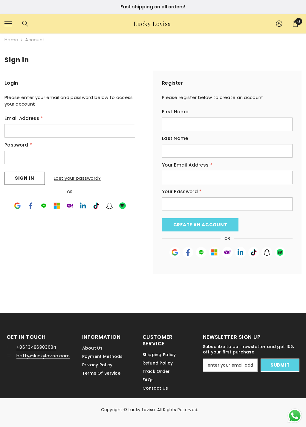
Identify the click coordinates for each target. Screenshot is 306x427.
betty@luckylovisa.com (43, 356)
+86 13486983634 (36, 347)
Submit (280, 365)
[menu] (8, 23)
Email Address (23, 118)
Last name (175, 138)
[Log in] (279, 24)
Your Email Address (187, 165)
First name (175, 112)
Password (18, 145)
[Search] (25, 23)
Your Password (182, 191)
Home (11, 39)
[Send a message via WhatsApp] (295, 416)
